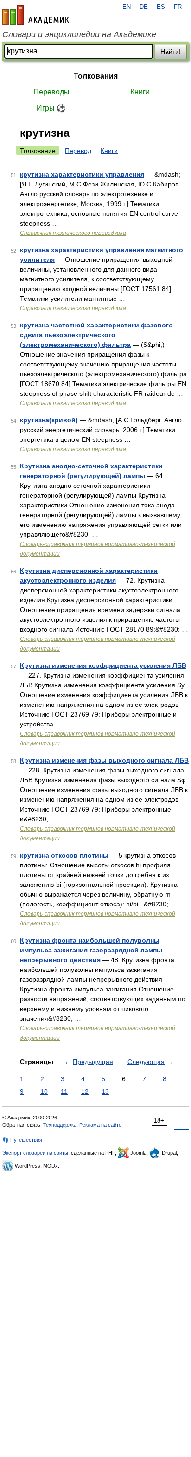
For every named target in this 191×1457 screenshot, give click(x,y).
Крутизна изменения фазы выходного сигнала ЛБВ (104, 760)
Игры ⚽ (51, 108)
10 (44, 1091)
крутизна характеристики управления (82, 174)
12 (85, 1091)
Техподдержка (59, 1125)
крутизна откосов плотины (64, 855)
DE (144, 7)
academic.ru (35, 15)
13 (105, 1091)
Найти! (170, 51)
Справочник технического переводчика (73, 233)
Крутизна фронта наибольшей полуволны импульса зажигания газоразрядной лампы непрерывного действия (91, 950)
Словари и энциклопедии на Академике (79, 34)
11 (64, 1091)
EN (126, 7)
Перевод (78, 150)
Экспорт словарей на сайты (35, 1153)
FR (178, 7)
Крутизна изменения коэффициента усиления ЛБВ (103, 665)
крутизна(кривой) (49, 420)
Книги (140, 92)
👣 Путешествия (22, 1140)
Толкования (96, 76)
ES (161, 7)
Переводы (51, 92)
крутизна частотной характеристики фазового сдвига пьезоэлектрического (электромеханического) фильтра (96, 334)
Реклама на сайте (100, 1125)
